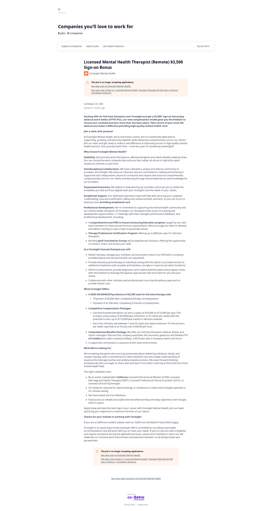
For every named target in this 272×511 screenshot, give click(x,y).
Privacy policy (129, 504)
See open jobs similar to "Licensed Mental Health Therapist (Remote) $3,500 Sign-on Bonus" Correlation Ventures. (134, 91)
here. (175, 422)
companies (71, 46)
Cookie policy (142, 504)
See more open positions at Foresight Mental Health (136, 478)
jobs (92, 46)
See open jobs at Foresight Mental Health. (111, 86)
